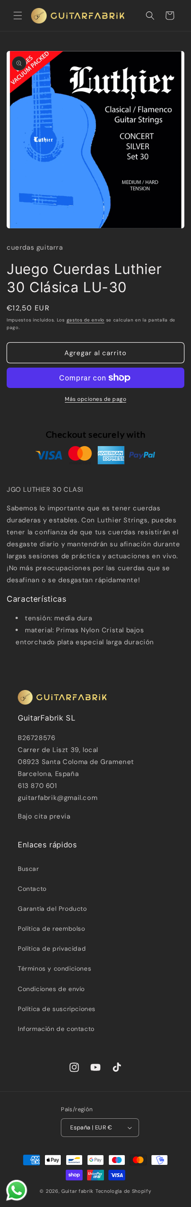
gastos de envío (86, 320)
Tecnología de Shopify (123, 1191)
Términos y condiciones (54, 968)
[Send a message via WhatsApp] (16, 1190)
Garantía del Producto (52, 909)
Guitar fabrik (78, 1191)
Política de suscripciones (57, 1009)
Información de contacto (56, 1029)
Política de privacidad (52, 948)
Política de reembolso (51, 929)
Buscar (28, 869)
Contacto (32, 889)
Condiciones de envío (51, 989)
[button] (18, 15)
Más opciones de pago (95, 399)
